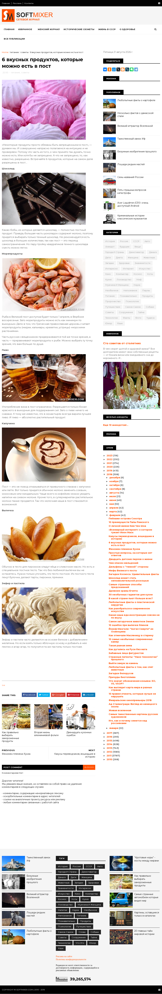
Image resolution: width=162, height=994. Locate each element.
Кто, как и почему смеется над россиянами (128, 722)
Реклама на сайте (64, 956)
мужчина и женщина (116, 285)
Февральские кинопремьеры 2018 (130, 700)
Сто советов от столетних (122, 343)
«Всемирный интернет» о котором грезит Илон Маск (130, 531)
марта (113, 511)
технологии (111, 318)
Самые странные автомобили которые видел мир (146, 897)
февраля (115, 515)
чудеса (150, 318)
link (3, 685)
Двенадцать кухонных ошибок (78, 734)
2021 (110, 463)
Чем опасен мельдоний (123, 563)
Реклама (17, 3)
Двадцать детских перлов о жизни (130, 559)
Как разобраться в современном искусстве (129, 610)
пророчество (113, 301)
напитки (62, 910)
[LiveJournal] (127, 69)
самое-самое (133, 307)
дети (108, 257)
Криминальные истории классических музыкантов (132, 217)
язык (120, 323)
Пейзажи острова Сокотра (125, 518)
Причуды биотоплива (122, 677)
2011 (109, 755)
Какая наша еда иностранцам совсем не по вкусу (134, 616)
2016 (110, 736)
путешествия (112, 307)
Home (5, 52)
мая (112, 504)
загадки (109, 263)
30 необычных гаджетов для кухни (131, 594)
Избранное (25, 29)
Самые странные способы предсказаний (125, 586)
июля (112, 496)
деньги (153, 252)
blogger (89, 767)
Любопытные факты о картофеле (136, 100)
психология (132, 301)
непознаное (130, 290)
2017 (110, 733)
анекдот (110, 246)
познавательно (128, 296)
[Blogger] (123, 69)
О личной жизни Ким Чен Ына (127, 526)
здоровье (124, 263)
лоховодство (124, 279)
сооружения (126, 312)
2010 (110, 759)
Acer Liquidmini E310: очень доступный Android (132, 204)
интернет (128, 268)
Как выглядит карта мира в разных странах (130, 689)
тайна (141, 312)
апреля (114, 507)
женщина (133, 257)
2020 (110, 466)
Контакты (29, 3)
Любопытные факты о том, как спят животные (131, 668)
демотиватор (136, 252)
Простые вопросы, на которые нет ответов (130, 554)
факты (126, 318)
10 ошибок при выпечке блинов (128, 625)
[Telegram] (136, 69)
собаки (150, 307)
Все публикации (14, 38)
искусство (144, 268)
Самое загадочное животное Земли (131, 621)
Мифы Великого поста (123, 570)
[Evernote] (132, 69)
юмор (108, 323)
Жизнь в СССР (107, 29)
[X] (118, 69)
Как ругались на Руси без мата (128, 649)
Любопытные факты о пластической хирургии (131, 603)
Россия (124, 241)
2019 (110, 470)
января (114, 728)
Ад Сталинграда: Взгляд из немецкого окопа (133, 705)
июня (113, 500)
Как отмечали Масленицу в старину (131, 635)
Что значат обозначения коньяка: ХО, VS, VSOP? (132, 682)
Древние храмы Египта (123, 590)
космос (138, 274)
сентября (115, 489)
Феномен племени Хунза (124, 549)
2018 (110, 474)
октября (114, 485)
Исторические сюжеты (79, 29)
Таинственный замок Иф (131, 138)
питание (14, 52)
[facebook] (159, 3)
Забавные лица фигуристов (126, 653)
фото (138, 318)
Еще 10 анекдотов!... (115, 425)
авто (147, 241)
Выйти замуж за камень (123, 663)
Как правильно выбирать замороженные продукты (10, 737)
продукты (147, 296)
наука (137, 285)
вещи (138, 246)
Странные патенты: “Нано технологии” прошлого (133, 658)
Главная (6, 3)
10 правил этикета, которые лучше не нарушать (132, 695)
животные (149, 257)
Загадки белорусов (121, 673)
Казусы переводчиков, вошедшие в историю (131, 537)
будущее (124, 246)
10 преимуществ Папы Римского (129, 522)
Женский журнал (49, 29)
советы (24, 52)
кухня (108, 279)
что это (80, 943)
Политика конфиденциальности (71, 959)
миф (139, 279)
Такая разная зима (120, 645)
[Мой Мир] (114, 69)
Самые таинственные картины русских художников (133, 715)
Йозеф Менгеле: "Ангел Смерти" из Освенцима (131, 630)
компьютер (122, 274)
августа (114, 492)
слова (82, 932)
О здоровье (127, 29)
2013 (110, 748)
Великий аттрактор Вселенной (135, 125)
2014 (110, 744)
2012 (110, 751)
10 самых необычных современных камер (131, 640)
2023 (110, 455)
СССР (136, 241)
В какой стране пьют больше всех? (131, 598)
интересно (111, 268)
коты (150, 274)
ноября (114, 481)
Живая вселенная (120, 710)
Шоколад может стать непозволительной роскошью (129, 579)
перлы (146, 290)
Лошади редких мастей (131, 164)
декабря (115, 477)
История (110, 241)
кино (108, 274)
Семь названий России (130, 177)
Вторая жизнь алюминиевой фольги (46, 734)
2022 (110, 459)
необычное (111, 290)
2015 (110, 740)
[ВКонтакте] (105, 69)
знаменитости (142, 263)
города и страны (114, 252)
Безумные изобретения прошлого (137, 151)
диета (119, 257)
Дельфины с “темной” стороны (128, 566)
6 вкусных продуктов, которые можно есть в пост (133, 544)
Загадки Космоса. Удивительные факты (134, 574)
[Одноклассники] (109, 69)
